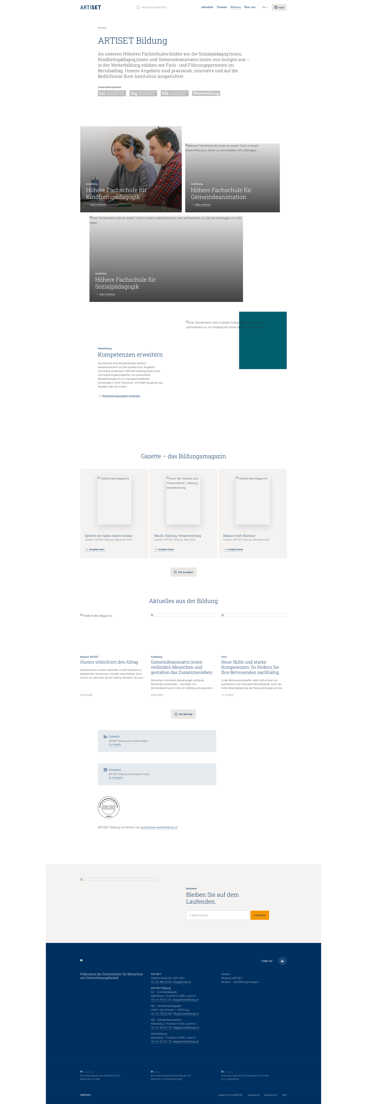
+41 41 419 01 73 (161, 1027)
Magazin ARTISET (232, 978)
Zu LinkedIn (115, 744)
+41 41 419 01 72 (161, 1041)
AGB (284, 1095)
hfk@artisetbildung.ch (186, 1013)
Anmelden (260, 915)
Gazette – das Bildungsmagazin (240, 981)
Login (281, 7)
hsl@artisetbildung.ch (186, 999)
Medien (225, 974)
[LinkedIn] (282, 961)
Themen (222, 7)
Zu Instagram (116, 777)
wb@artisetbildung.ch (186, 1041)
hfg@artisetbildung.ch (186, 1027)
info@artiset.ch (182, 981)
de (263, 7)
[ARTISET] (107, 7)
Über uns (249, 7)
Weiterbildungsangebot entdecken (121, 395)
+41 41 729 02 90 (161, 1013)
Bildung (236, 7)
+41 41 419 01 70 (161, 999)
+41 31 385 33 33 (161, 981)
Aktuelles (207, 7)
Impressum (254, 1095)
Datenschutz (270, 1095)
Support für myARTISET (230, 1095)
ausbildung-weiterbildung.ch (159, 827)
